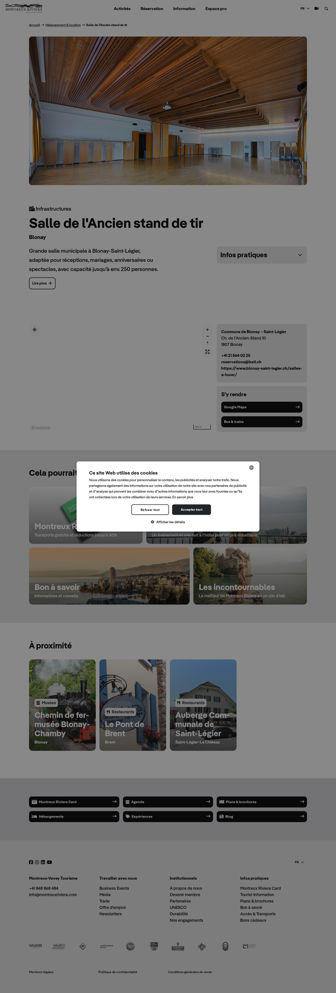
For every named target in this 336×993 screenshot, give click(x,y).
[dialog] (168, 497)
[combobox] (251, 467)
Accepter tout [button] (191, 509)
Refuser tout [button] (150, 510)
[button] (168, 522)
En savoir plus (182, 497)
